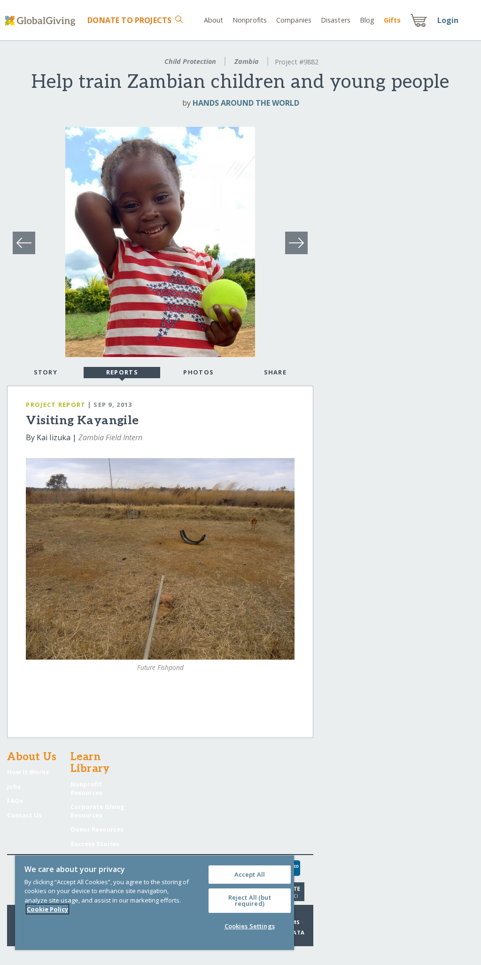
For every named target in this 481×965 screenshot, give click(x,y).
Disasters (335, 20)
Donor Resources (97, 829)
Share (275, 372)
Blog (367, 20)
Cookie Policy (47, 909)
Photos (198, 372)
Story (45, 372)
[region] (154, 903)
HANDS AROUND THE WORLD (246, 103)
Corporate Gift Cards (66, 692)
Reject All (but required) (249, 900)
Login (448, 20)
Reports (122, 372)
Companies (293, 20)
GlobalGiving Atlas (61, 710)
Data (296, 932)
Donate (129, 20)
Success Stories (94, 844)
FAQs (15, 800)
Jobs (14, 786)
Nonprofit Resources (86, 788)
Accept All (249, 874)
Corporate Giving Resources (97, 810)
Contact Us (24, 815)
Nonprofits (250, 20)
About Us (31, 757)
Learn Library (90, 763)
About (214, 20)
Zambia (247, 61)
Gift (392, 20)
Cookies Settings (250, 926)
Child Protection (190, 61)
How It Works (28, 772)
